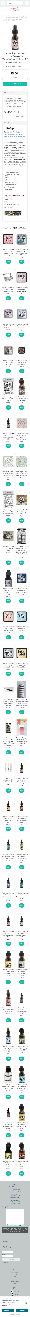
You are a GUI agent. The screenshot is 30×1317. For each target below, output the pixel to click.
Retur (15, 1279)
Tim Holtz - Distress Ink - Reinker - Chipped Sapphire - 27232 (22, 1010)
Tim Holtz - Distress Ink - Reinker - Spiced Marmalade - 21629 (22, 1164)
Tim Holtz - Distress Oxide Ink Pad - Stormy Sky (22, 326)
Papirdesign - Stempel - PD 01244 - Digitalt (8, 399)
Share (17, 116)
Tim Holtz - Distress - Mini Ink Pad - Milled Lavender (22, 289)
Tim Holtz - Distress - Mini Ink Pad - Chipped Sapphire (22, 590)
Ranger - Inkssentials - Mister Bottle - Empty (8, 1086)
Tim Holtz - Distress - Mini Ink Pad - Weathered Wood (8, 665)
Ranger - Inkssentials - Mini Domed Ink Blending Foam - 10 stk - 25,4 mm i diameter (21, 551)
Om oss (15, 1269)
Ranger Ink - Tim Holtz (14, 62)
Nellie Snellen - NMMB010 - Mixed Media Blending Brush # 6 (8, 702)
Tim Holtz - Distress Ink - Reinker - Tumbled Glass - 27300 (8, 1049)
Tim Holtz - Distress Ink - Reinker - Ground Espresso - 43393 (8, 436)
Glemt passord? (6, 1262)
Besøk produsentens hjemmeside (13, 134)
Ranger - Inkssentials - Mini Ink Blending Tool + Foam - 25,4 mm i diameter (8, 741)
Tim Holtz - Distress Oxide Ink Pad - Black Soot (8, 362)
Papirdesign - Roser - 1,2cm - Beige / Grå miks (8, 548)
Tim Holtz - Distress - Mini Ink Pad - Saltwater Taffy (8, 251)
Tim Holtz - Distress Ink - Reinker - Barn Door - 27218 (8, 1010)
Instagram (16, 1294)
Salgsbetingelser (15, 1281)
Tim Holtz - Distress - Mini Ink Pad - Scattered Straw (22, 665)
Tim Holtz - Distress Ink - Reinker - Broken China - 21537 (22, 1087)
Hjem (4, 16)
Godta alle (22, 1310)
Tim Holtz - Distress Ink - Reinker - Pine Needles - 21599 (22, 1048)
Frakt (15, 1276)
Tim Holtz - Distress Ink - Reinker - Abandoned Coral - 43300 (8, 934)
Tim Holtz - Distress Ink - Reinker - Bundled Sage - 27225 (22, 972)
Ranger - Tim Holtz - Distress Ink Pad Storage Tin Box (8, 289)
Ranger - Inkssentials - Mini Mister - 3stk (8, 780)
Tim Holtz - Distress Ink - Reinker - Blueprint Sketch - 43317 (8, 895)
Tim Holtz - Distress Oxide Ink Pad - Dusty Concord (8, 326)
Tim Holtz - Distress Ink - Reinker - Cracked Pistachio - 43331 (22, 934)
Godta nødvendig (8, 1310)
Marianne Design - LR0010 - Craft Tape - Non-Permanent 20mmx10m (22, 740)
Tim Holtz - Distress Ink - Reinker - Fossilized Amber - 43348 (8, 819)
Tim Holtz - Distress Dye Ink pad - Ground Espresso (22, 362)
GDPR (15, 1283)
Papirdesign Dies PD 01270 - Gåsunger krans (22, 512)
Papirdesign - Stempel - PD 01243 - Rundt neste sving (8, 512)
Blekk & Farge (12, 16)
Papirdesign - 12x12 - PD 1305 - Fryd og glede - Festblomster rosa (22, 436)
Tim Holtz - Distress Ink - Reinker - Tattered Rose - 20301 (8, 591)
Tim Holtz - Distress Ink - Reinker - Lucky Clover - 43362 (8, 856)
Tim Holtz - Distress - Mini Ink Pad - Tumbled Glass (22, 628)
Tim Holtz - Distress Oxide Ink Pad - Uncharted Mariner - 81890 (22, 252)
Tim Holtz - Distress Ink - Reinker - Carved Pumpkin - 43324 (22, 819)
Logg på (15, 1274)
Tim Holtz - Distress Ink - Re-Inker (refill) (16, 17)
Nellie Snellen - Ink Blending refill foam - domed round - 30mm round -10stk (22, 702)
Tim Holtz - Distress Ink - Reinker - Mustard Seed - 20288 (8, 1164)
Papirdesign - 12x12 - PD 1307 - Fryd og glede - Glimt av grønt (8, 474)
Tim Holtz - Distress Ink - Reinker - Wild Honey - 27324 (8, 971)
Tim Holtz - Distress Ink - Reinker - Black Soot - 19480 (22, 399)
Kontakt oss (15, 1272)
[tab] (15, 93)
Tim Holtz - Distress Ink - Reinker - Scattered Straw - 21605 (22, 1125)
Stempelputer (22, 16)
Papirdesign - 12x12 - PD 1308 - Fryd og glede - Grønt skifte (22, 473)
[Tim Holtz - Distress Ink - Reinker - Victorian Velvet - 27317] (15, 37)
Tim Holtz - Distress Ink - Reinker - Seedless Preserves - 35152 (8, 1125)
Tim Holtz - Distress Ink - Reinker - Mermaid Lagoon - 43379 (22, 895)
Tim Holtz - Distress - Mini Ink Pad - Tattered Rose (8, 628)
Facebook (16, 1291)
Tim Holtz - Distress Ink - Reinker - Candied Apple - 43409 (22, 781)
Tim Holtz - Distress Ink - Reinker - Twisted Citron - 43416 (22, 857)
